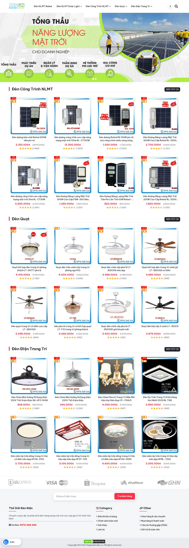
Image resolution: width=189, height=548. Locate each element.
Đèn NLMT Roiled (43, 6)
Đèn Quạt (21, 218)
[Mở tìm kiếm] (176, 6)
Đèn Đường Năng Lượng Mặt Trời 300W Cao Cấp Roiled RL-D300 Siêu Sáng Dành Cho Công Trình (160, 140)
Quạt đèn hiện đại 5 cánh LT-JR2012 (160, 326)
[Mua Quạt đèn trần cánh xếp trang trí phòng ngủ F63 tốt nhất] (72, 245)
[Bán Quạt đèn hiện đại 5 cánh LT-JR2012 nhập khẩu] (159, 304)
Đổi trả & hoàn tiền (150, 529)
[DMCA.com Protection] (94, 541)
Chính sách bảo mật (108, 521)
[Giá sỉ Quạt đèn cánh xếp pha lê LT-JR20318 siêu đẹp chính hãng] (116, 245)
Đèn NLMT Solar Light (68, 6)
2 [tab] (96, 79)
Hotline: (23, 525)
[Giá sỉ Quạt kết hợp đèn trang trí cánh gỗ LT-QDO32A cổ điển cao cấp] (159, 245)
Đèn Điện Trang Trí (29, 348)
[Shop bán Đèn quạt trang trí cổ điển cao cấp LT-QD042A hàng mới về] (29, 304)
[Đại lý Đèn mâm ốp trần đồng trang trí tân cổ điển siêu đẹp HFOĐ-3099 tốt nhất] (116, 434)
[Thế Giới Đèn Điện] (17, 6)
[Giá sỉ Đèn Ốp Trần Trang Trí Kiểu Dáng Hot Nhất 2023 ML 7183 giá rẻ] (159, 375)
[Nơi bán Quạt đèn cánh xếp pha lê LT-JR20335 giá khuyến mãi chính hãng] (116, 304)
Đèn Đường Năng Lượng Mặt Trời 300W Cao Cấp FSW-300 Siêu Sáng (72, 199)
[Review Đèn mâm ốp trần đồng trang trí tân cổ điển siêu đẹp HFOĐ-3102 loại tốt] (29, 434)
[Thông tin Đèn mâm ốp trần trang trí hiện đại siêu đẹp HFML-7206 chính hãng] (159, 434)
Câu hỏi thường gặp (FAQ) (154, 525)
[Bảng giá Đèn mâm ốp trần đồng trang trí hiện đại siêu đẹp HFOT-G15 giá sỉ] (72, 434)
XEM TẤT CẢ (172, 89)
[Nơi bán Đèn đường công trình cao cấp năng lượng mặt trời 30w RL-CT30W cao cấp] (29, 174)
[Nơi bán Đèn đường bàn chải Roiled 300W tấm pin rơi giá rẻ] (29, 115)
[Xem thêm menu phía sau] (170, 6)
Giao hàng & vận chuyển (153, 516)
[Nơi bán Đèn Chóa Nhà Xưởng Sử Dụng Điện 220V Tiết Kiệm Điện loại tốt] (72, 375)
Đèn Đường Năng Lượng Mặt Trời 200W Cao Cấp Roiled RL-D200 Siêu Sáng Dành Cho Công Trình (160, 199)
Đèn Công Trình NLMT (32, 89)
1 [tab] (93, 79)
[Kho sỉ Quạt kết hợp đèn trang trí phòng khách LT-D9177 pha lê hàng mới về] (29, 245)
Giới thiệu (102, 525)
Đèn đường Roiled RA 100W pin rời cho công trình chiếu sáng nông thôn (116, 140)
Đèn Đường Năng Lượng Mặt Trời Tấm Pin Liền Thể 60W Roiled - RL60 (116, 199)
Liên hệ (101, 529)
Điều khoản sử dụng (107, 516)
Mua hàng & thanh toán (152, 521)
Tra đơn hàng (124, 496)
